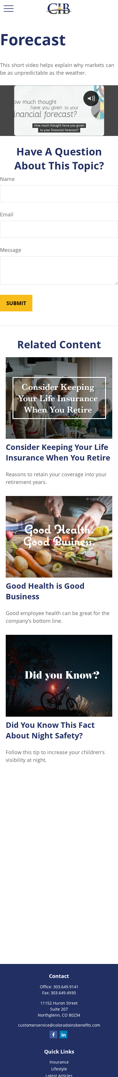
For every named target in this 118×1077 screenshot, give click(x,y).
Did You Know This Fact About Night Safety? (50, 730)
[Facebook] (53, 1034)
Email (6, 214)
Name (7, 178)
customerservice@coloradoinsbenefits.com (59, 1025)
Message (10, 249)
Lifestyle (59, 1069)
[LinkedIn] (63, 1034)
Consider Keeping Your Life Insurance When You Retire (58, 452)
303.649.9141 (65, 986)
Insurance (59, 1062)
